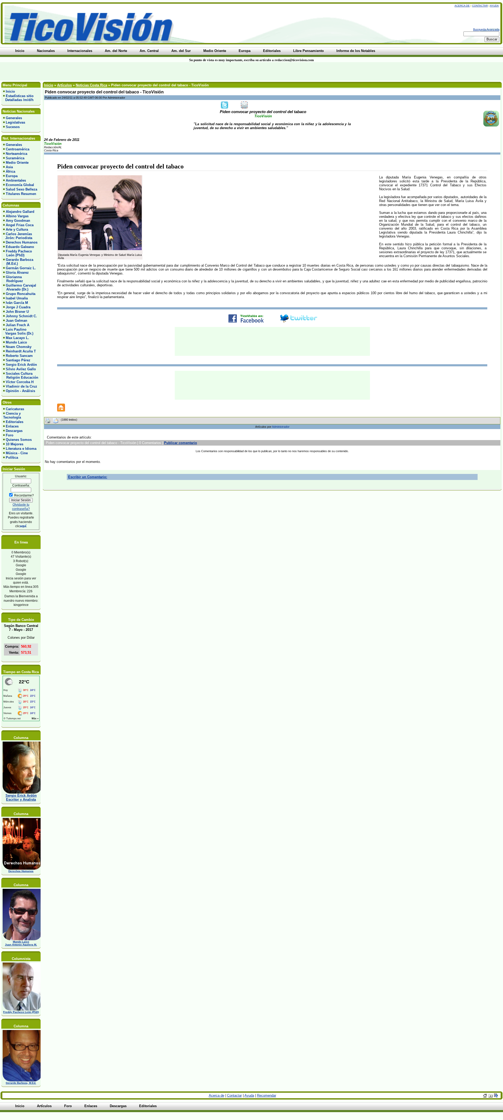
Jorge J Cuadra (18, 307)
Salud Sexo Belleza (21, 189)
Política (12, 457)
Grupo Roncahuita (20, 294)
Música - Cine (17, 453)
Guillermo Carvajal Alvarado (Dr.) (19, 287)
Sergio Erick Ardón (21, 365)
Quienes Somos (19, 440)
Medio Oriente (17, 163)
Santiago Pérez (18, 360)
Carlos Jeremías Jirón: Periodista (17, 236)
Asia (9, 167)
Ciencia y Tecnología (12, 415)
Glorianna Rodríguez (13, 279)
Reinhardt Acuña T (21, 351)
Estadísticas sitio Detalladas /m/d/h (18, 98)
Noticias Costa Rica (91, 85)
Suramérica (15, 158)
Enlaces (12, 426)
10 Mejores (14, 444)
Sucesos (13, 127)
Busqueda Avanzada (486, 29)
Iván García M (17, 303)
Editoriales (14, 422)
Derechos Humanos (21, 242)
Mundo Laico (16, 342)
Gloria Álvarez (17, 272)
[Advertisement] (120, 71)
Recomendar (266, 1095)
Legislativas (15, 122)
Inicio (10, 91)
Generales (14, 118)
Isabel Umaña (17, 298)
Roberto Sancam (19, 356)
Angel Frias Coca (20, 225)
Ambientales (16, 180)
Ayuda (494, 5)
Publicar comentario (180, 443)
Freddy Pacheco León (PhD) (17, 253)
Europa (12, 176)
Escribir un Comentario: (87, 477)
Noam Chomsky (18, 347)
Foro (9, 435)
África (10, 171)
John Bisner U (17, 312)
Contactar (480, 5)
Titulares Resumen (21, 194)
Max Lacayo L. (17, 338)
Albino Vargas (17, 216)
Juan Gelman (16, 321)
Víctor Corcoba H (20, 382)
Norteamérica (16, 154)
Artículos (64, 85)
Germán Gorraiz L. (21, 268)
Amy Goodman (18, 221)
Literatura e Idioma (21, 449)
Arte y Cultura (17, 229)
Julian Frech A (17, 325)
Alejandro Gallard (20, 212)
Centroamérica (17, 149)
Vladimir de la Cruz (21, 386)
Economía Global (20, 185)
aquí (23, 526)
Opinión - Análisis (20, 391)
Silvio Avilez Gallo (21, 369)
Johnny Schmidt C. (21, 316)
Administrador (280, 426)
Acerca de (462, 5)
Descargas (14, 431)
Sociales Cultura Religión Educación (20, 375)
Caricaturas (15, 409)
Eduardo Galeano (20, 247)
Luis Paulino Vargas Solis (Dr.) (18, 331)
